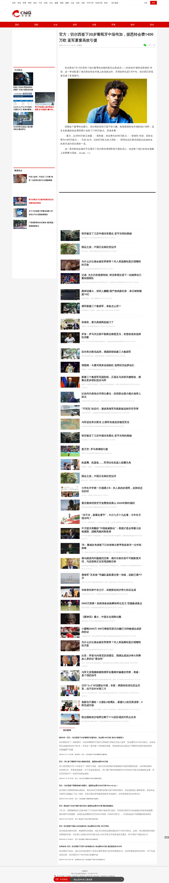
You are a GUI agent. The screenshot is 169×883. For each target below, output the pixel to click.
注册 (145, 3)
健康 (67, 2)
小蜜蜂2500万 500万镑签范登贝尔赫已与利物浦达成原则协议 (111, 630)
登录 (153, 3)
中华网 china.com (22, 13)
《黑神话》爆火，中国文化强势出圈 (101, 616)
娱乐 (35, 2)
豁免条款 (96, 876)
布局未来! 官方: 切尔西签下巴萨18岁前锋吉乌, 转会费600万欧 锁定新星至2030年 (90, 846)
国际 (36, 24)
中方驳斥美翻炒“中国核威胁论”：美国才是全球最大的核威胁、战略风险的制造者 (111, 529)
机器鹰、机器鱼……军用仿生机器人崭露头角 (106, 462)
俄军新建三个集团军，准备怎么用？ (101, 306)
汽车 (40, 2)
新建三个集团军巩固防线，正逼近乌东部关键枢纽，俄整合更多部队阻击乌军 (111, 378)
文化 (51, 2)
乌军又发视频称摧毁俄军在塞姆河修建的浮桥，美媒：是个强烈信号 (111, 673)
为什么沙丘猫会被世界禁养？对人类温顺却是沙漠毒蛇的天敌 (111, 262)
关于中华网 (60, 876)
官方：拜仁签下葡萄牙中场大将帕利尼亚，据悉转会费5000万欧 (83, 761)
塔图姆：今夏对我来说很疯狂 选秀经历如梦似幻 (108, 365)
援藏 (56, 2)
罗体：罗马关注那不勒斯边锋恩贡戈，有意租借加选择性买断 (111, 335)
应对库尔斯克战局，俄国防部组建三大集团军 (106, 351)
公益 (72, 2)
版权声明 (89, 876)
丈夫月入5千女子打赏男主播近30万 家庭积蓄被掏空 (23, 109)
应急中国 (98, 2)
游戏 (46, 2)
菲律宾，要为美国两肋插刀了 (98, 322)
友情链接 (104, 876)
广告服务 (68, 876)
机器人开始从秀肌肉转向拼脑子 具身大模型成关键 (23, 88)
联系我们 (75, 876)
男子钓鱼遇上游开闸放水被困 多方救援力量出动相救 (45, 109)
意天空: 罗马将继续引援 (95, 449)
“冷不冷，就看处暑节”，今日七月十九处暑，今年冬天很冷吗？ (111, 516)
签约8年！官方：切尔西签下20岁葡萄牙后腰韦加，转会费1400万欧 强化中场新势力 (91, 737)
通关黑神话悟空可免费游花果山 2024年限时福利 (108, 503)
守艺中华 (90, 2)
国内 (17, 24)
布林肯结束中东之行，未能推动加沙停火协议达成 (109, 589)
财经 (30, 2)
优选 (77, 2)
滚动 (152, 24)
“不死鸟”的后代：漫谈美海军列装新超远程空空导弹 (110, 408)
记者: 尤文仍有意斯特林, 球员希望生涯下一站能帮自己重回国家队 (112, 276)
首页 (14, 2)
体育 (75, 24)
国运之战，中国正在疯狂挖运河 (99, 247)
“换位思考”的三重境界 (82, 879)
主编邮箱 (84, 871)
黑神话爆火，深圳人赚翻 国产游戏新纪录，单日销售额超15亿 (112, 292)
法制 (83, 2)
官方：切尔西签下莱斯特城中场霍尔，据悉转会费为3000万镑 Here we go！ (88, 785)
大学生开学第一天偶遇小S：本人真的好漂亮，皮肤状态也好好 (112, 489)
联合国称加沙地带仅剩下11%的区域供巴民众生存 (109, 717)
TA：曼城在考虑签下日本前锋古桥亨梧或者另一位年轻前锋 (111, 546)
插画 (61, 2)
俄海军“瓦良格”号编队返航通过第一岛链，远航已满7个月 (112, 576)
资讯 (19, 2)
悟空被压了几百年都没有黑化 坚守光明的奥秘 (107, 233)
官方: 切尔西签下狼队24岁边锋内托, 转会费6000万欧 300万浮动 (84, 826)
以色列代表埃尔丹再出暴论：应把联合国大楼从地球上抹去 (111, 395)
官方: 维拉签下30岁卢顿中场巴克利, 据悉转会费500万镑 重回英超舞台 (86, 805)
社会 (56, 24)
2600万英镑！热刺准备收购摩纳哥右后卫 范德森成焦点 (112, 603)
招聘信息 (82, 876)
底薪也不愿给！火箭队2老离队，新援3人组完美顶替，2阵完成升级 (112, 703)
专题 (94, 24)
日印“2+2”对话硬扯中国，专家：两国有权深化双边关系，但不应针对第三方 (111, 686)
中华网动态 (111, 876)
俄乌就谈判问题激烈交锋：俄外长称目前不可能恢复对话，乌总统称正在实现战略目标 (111, 559)
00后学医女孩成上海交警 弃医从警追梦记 (23, 127)
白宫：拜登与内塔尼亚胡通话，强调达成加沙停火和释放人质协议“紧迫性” (111, 657)
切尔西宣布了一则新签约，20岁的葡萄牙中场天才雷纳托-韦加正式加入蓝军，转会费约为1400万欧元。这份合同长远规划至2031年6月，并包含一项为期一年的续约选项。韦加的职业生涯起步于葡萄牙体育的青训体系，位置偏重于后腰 (107, 746)
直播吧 (79, 45)
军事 (24, 2)
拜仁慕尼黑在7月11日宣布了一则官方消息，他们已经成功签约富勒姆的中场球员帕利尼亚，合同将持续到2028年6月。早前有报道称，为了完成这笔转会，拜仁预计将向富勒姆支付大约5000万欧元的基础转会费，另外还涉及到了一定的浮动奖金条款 (106, 770)
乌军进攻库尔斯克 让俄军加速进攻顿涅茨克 (105, 422)
